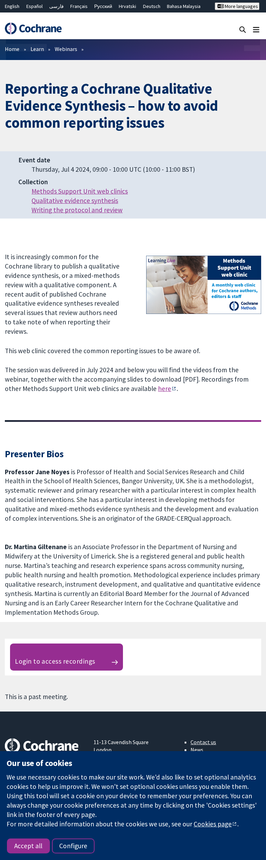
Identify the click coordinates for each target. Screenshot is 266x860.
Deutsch (151, 6)
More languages (241, 6)
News (196, 749)
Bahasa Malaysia (184, 6)
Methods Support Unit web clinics (80, 191)
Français (79, 6)
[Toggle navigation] (256, 29)
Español (34, 6)
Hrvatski (127, 6)
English (12, 6)
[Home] (33, 28)
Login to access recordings (55, 661)
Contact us (203, 742)
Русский (103, 6)
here (164, 388)
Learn (37, 48)
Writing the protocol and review (77, 210)
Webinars (66, 48)
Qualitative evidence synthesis (75, 200)
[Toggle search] (242, 29)
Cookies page (213, 824)
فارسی (56, 6)
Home (12, 48)
